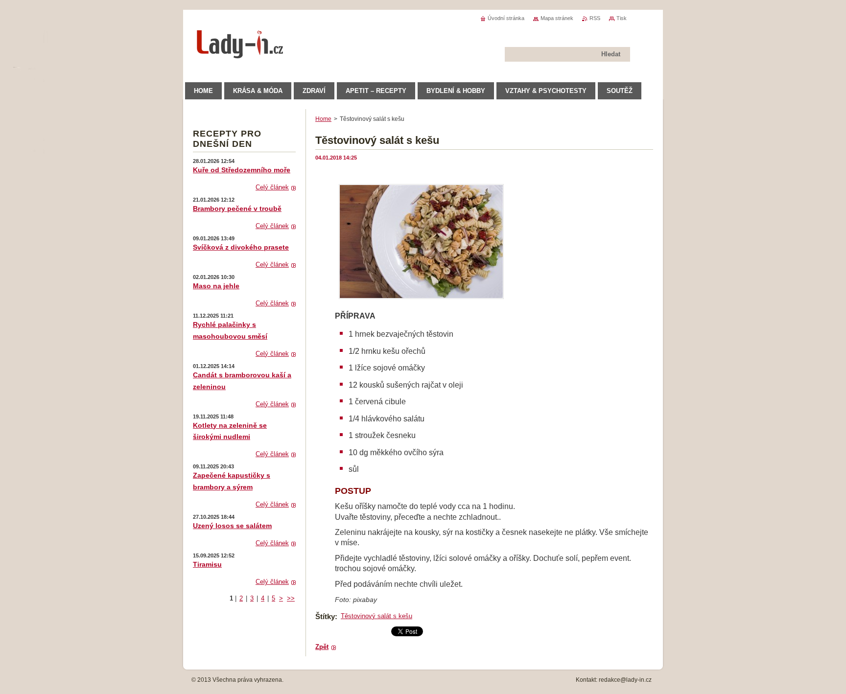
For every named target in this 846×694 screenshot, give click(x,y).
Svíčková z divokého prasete (241, 247)
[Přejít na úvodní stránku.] (240, 54)
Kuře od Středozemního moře (241, 170)
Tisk (621, 18)
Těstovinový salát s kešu (376, 616)
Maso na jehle (216, 286)
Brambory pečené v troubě (237, 208)
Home (323, 119)
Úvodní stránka (506, 18)
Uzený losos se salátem (232, 526)
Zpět (322, 646)
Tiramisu (207, 564)
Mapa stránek (556, 18)
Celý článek (272, 187)
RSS (594, 18)
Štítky (325, 616)
